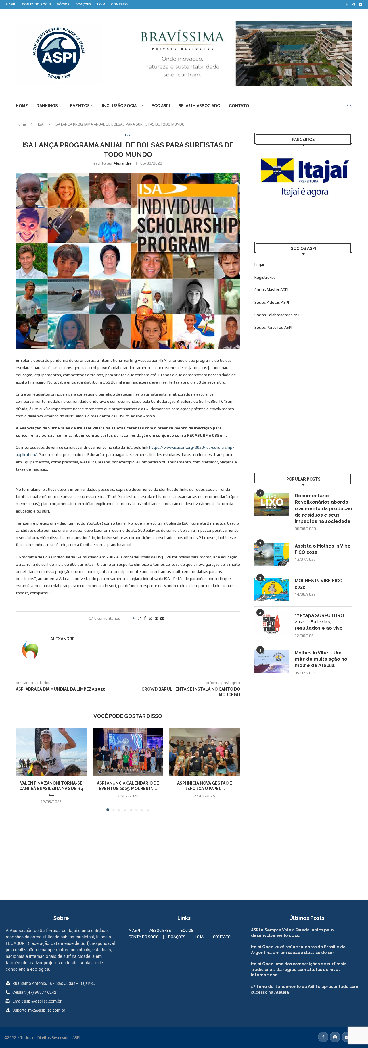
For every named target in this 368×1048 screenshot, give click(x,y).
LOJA (101, 4)
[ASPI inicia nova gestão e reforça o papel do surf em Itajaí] (204, 751)
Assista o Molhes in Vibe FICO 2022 (323, 549)
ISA (40, 124)
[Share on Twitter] (150, 618)
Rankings (47, 105)
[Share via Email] (162, 618)
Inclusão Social (120, 105)
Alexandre (123, 163)
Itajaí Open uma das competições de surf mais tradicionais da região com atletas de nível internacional (298, 969)
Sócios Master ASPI (271, 289)
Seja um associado (199, 105)
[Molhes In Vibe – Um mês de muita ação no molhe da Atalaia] (271, 661)
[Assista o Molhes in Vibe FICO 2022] (271, 554)
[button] (23, 770)
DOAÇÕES (83, 4)
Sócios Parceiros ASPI (273, 327)
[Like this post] (139, 618)
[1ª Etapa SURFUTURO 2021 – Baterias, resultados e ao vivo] (271, 623)
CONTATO (119, 4)
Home (22, 105)
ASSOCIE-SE (160, 930)
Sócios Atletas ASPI (271, 302)
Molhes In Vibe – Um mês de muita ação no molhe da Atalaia (321, 659)
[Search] (349, 105)
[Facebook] (347, 4)
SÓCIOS (63, 4)
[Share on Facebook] (145, 618)
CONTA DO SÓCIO (36, 4)
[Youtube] (360, 4)
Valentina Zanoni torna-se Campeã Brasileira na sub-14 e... (51, 789)
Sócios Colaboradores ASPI (278, 315)
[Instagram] (353, 4)
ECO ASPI (161, 105)
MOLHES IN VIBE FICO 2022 (319, 584)
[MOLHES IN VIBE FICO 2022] (271, 589)
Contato (239, 105)
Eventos (80, 105)
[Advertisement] (303, 412)
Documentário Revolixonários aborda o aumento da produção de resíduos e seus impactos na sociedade (323, 508)
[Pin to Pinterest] (156, 618)
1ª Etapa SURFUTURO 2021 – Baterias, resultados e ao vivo (319, 622)
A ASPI (11, 4)
